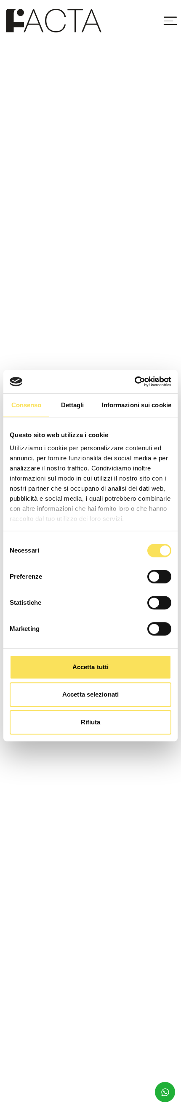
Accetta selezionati (90, 694)
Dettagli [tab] (72, 405)
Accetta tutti (90, 666)
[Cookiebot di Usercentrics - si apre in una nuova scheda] (134, 381)
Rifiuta (91, 722)
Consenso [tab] (26, 405)
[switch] (159, 576)
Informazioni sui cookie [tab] (136, 405)
